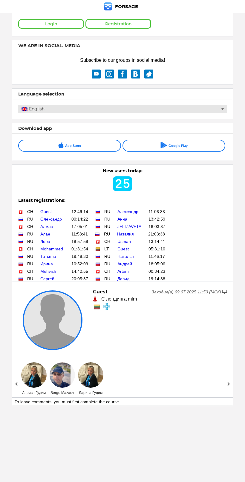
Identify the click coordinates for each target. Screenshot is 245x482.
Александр (127, 211)
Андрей (124, 263)
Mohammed (51, 249)
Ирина (46, 263)
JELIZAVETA (129, 226)
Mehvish (48, 271)
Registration (118, 24)
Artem (123, 271)
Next (229, 384)
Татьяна (48, 256)
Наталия (125, 234)
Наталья (125, 256)
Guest (46, 211)
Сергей (47, 278)
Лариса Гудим (34, 393)
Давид (123, 278)
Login (51, 24)
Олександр (51, 219)
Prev (16, 384)
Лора (45, 241)
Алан (45, 234)
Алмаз (46, 226)
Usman (124, 241)
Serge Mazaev (62, 393)
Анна (122, 219)
